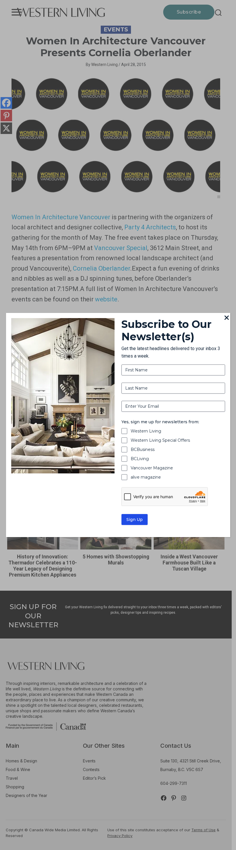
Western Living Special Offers (160, 440)
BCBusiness (143, 449)
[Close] (226, 318)
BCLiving (140, 458)
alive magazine (146, 477)
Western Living (146, 431)
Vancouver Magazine (152, 468)
